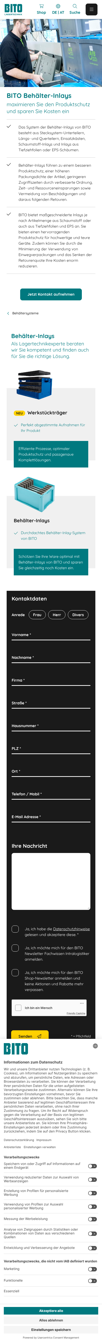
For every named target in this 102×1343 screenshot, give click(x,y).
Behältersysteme (25, 313)
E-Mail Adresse (26, 816)
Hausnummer (25, 725)
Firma (18, 680)
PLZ (16, 748)
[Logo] (16, 9)
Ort (16, 771)
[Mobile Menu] (91, 9)
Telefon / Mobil (27, 794)
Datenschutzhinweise (71, 928)
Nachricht (22, 858)
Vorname (21, 634)
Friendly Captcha (76, 1013)
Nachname (23, 657)
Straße (19, 703)
